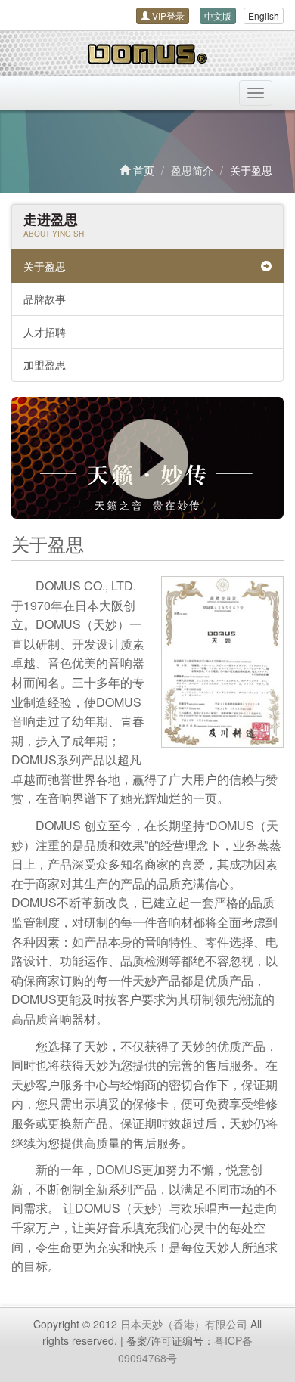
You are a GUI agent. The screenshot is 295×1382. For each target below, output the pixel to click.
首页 (143, 170)
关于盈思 (44, 266)
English (263, 15)
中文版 (217, 15)
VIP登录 (167, 15)
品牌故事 (44, 298)
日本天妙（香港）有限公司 (183, 1323)
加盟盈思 (44, 364)
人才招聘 (44, 331)
